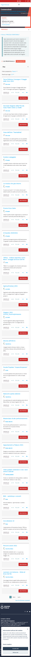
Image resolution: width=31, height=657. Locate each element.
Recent (14, 71)
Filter (4, 67)
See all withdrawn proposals (22, 600)
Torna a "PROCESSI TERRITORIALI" (11, 34)
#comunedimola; (12, 11)
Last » (19, 597)
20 (12, 74)
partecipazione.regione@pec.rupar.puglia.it (14, 624)
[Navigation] (19, 4)
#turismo (16, 13)
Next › (14, 597)
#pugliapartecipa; (21, 11)
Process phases (6, 24)
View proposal (24, 98)
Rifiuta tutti (15, 652)
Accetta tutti (15, 648)
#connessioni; (4, 11)
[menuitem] (15, 71)
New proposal (20, 61)
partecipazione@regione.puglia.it (12, 625)
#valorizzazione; (5, 13)
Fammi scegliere (7, 644)
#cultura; (11, 13)
